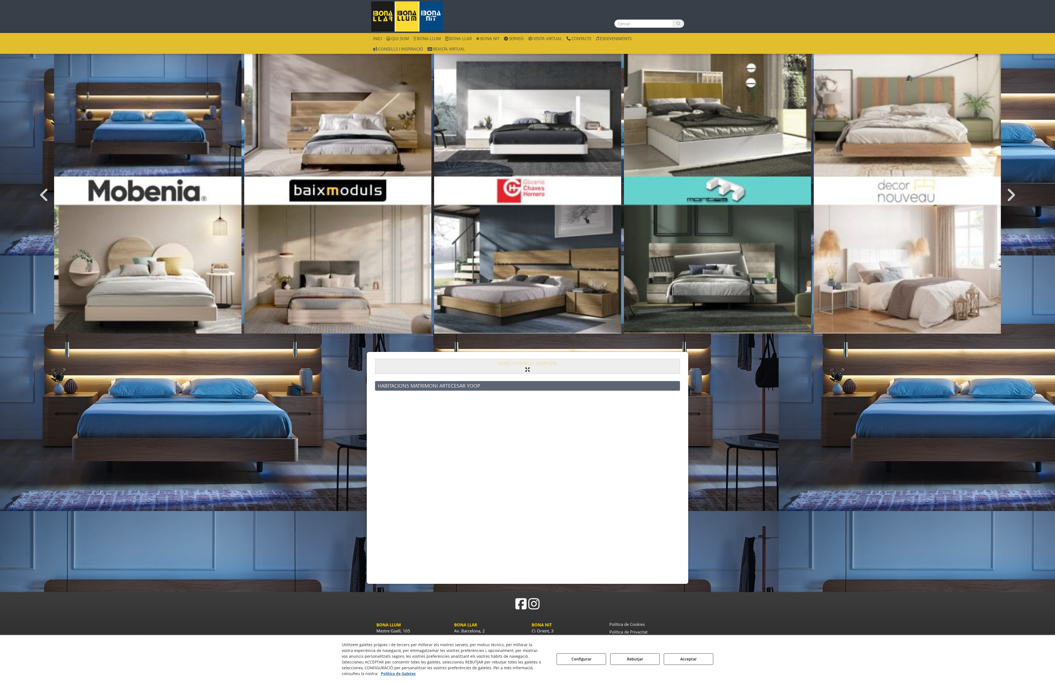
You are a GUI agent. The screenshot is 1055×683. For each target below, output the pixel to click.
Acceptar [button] (688, 659)
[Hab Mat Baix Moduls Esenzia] (147, 190)
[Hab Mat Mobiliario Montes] (527, 190)
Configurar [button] (581, 659)
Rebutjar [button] (635, 659)
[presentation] (44, 195)
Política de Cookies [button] (627, 624)
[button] (407, 16)
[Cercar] (678, 24)
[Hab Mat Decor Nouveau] (717, 190)
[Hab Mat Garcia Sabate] (907, 190)
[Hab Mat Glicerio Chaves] (337, 190)
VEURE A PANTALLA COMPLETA (528, 363)
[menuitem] (377, 38)
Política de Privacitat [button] (628, 632)
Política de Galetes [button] (398, 673)
